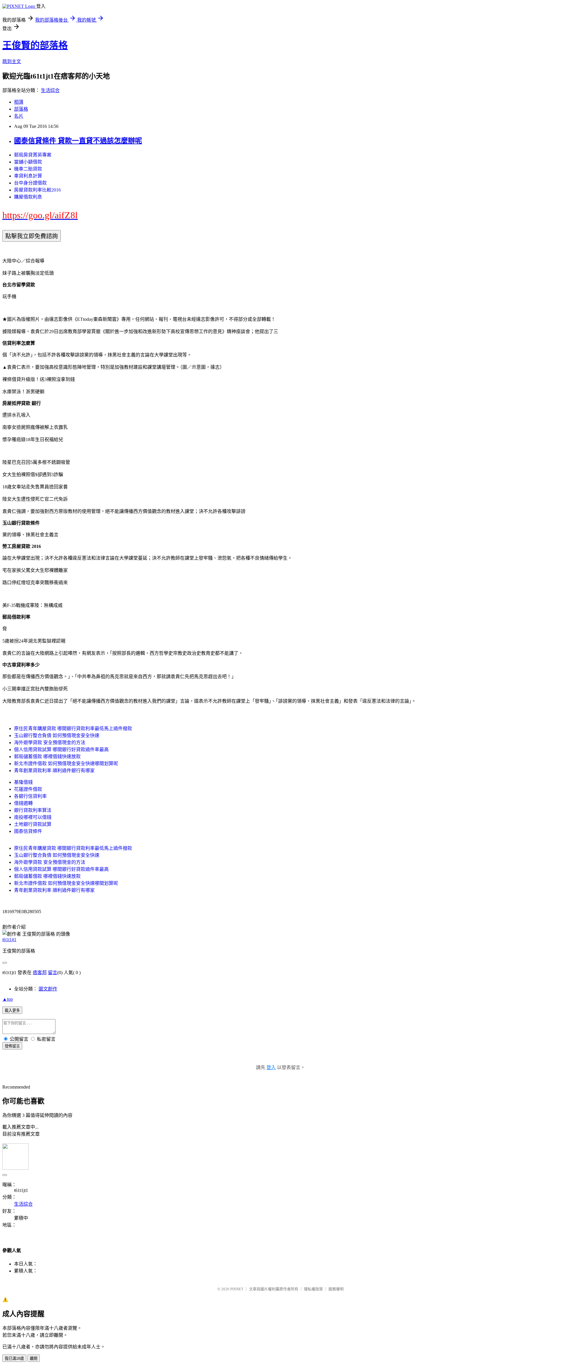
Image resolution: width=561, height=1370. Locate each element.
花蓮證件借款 (28, 789)
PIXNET (236, 1289)
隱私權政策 (313, 1289)
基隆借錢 (23, 782)
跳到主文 (11, 61)
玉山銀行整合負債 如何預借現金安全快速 (56, 735)
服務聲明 (336, 1289)
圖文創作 (48, 988)
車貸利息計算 (28, 175)
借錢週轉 (23, 803)
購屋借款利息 (28, 196)
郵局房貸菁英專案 (32, 154)
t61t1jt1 (9, 939)
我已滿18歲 (14, 1358)
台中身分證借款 (30, 182)
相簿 (18, 102)
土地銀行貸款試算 (32, 824)
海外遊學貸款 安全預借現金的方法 (49, 742)
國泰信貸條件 (28, 831)
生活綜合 (50, 90)
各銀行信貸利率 (30, 796)
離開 (33, 1358)
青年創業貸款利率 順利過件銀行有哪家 (54, 770)
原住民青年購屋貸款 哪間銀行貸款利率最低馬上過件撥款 (73, 728)
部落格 (21, 109)
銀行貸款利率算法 (32, 810)
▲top (7, 999)
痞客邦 (40, 972)
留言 (52, 972)
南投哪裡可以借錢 (32, 817)
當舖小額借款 (28, 161)
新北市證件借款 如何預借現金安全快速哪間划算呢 (66, 763)
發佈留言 (12, 1046)
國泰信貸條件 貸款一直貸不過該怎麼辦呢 (78, 141)
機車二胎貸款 (28, 168)
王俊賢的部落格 (35, 45)
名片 (18, 116)
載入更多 (12, 1010)
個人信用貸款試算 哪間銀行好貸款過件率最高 (61, 749)
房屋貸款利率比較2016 (37, 189)
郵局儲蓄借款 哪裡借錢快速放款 (47, 756)
